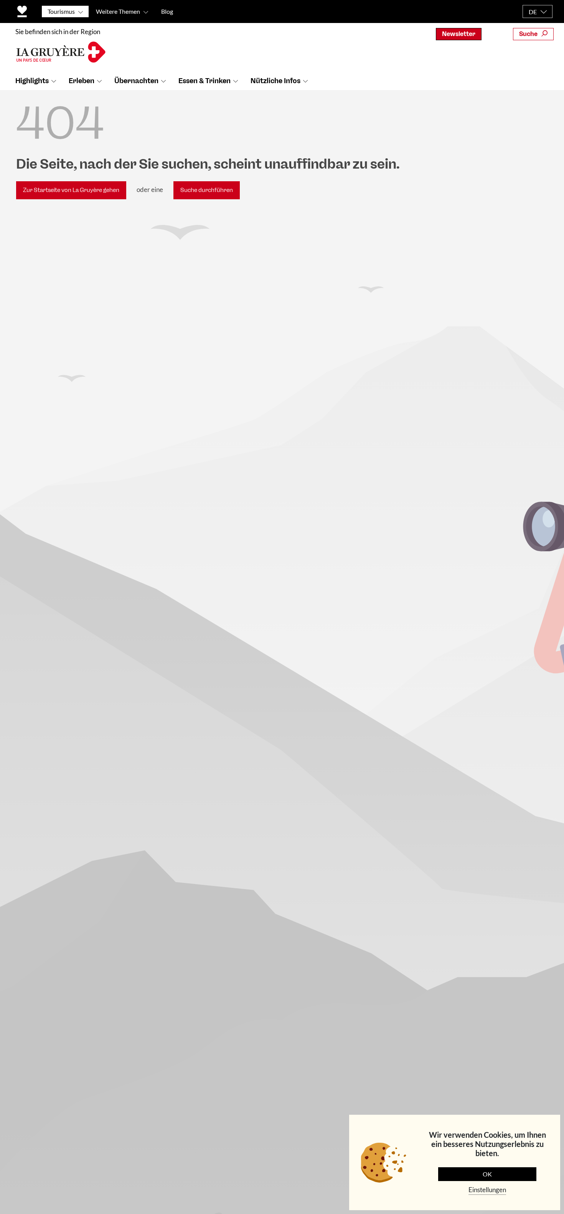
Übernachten (136, 81)
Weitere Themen (118, 11)
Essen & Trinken (204, 81)
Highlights (32, 81)
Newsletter (458, 34)
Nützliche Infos (275, 81)
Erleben (81, 81)
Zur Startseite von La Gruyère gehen (71, 190)
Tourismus (61, 11)
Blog (167, 11)
